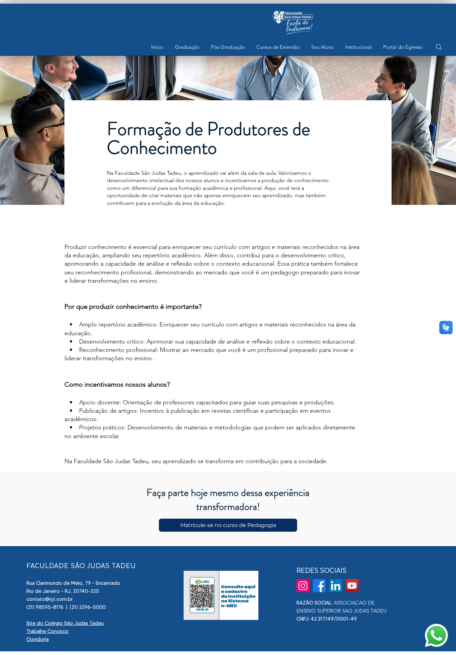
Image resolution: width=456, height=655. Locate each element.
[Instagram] (302, 585)
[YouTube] (352, 585)
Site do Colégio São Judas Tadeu (65, 623)
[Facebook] (319, 585)
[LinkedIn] (335, 585)
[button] (187, 47)
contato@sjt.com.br (49, 599)
